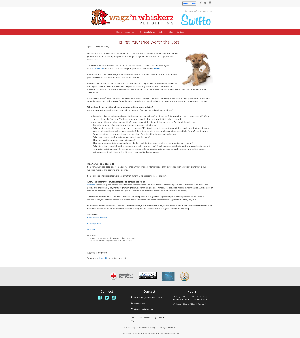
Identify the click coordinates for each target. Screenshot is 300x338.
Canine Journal (94, 223)
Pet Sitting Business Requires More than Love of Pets (111, 240)
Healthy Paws (98, 68)
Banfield (91, 184)
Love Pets (91, 229)
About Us (130, 32)
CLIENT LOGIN (189, 3)
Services (147, 318)
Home (119, 32)
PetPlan (157, 68)
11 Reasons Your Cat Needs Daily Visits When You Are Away (113, 238)
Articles (93, 235)
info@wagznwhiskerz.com (143, 309)
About (140, 318)
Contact (180, 32)
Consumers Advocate (97, 217)
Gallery (162, 32)
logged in (103, 258)
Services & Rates (147, 32)
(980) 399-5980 (139, 303)
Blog (171, 32)
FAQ (154, 318)
